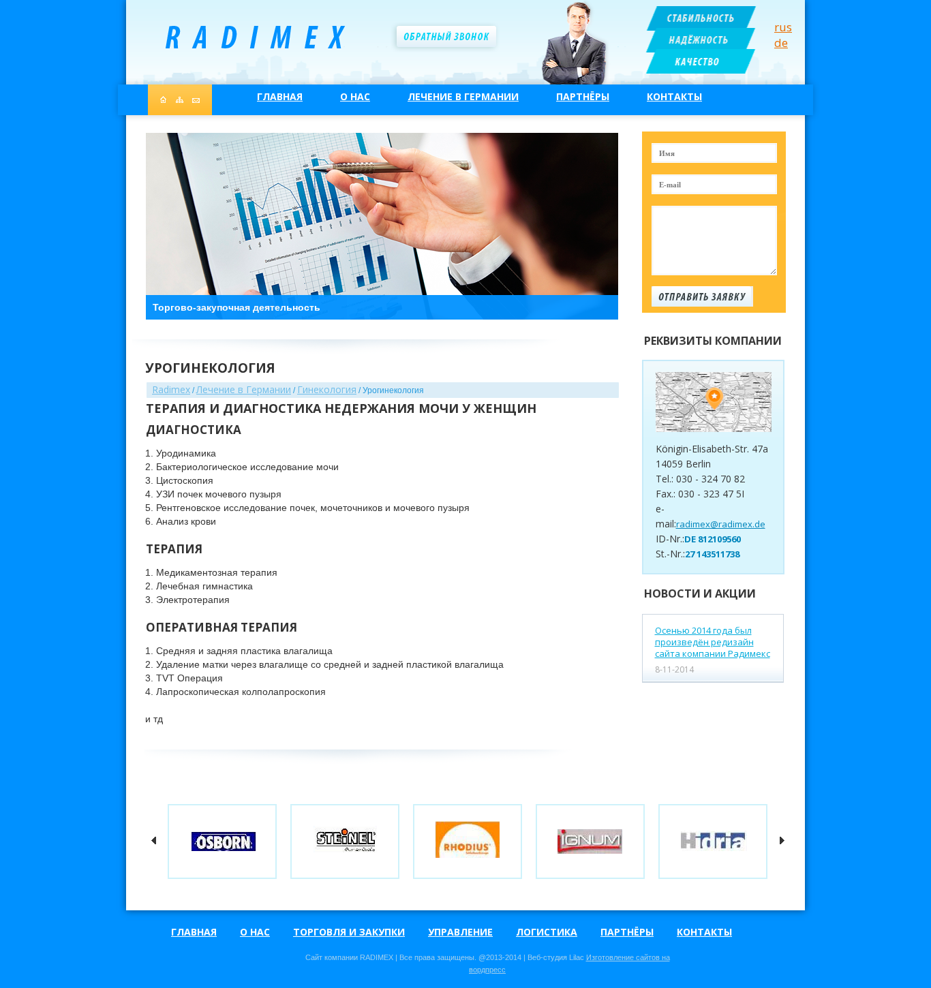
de (781, 42)
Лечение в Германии (463, 96)
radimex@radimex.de (720, 524)
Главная (280, 96)
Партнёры (582, 96)
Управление (460, 931)
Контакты (674, 96)
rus (783, 27)
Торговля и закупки (349, 931)
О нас (355, 96)
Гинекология (326, 389)
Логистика (546, 931)
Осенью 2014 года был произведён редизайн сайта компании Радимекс (712, 642)
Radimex (171, 389)
